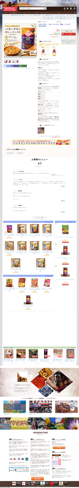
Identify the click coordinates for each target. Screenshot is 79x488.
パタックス (49, 91)
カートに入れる (66, 242)
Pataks (46, 91)
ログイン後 (5, 68)
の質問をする (68, 41)
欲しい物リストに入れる (69, 37)
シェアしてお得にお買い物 (26, 68)
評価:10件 (58, 36)
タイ (45, 94)
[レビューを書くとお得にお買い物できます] (23, 67)
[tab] (6, 13)
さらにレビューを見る (39, 217)
